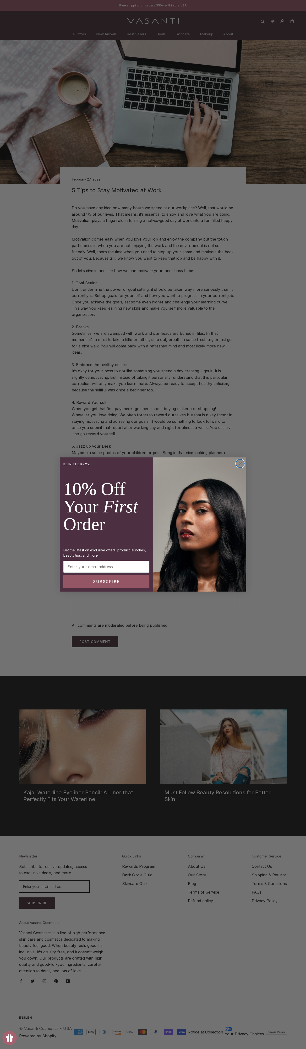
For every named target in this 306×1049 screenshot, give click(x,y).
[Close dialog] (240, 463)
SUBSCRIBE (106, 581)
